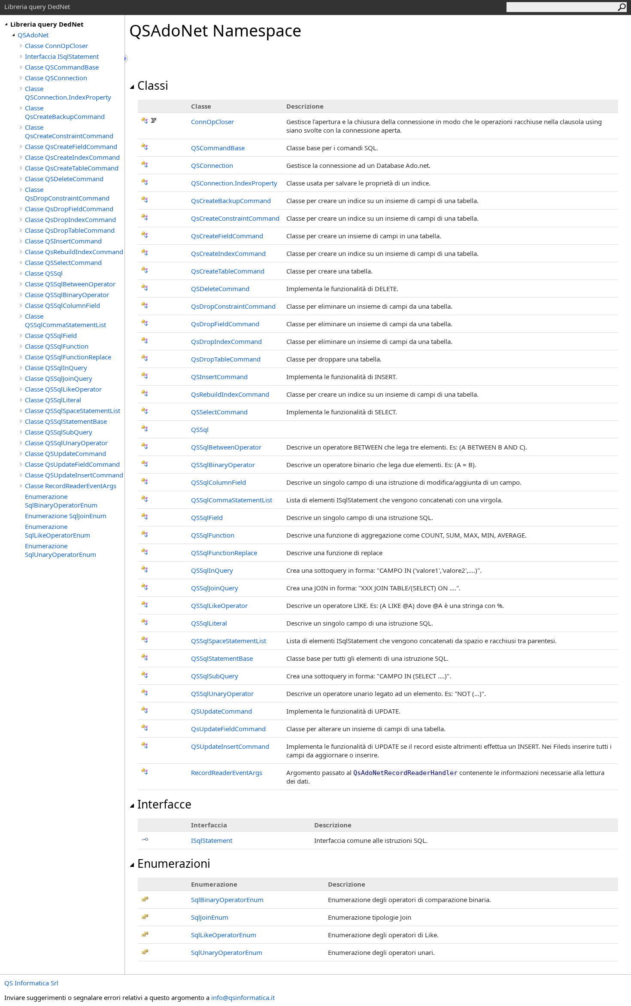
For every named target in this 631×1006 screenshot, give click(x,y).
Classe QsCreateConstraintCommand (69, 131)
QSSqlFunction (212, 535)
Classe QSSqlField (51, 335)
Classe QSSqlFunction (56, 346)
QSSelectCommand (219, 411)
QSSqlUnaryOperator (222, 693)
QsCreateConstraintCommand (235, 218)
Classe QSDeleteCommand (64, 178)
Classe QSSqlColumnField (62, 305)
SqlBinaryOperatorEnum (227, 899)
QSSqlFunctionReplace (224, 552)
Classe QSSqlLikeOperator (63, 389)
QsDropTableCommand (226, 359)
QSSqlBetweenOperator (226, 447)
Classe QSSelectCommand (63, 262)
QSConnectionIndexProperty (234, 183)
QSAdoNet (33, 34)
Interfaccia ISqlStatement (62, 56)
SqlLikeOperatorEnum (223, 934)
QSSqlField (207, 517)
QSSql (200, 429)
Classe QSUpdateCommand (65, 453)
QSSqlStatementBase (222, 658)
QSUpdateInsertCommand (230, 746)
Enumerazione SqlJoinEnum (65, 515)
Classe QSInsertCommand (63, 241)
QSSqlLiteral (209, 623)
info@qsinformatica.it (243, 997)
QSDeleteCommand (220, 288)
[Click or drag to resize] (126, 59)
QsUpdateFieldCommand (228, 728)
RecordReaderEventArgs (226, 772)
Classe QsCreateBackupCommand (65, 112)
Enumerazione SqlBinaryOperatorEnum (61, 500)
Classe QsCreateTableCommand (71, 168)
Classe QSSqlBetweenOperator (70, 284)
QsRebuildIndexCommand (230, 394)
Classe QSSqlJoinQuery (58, 378)
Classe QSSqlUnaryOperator (66, 442)
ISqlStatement (211, 840)
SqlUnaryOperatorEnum (226, 952)
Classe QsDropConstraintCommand (67, 193)
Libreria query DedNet (47, 24)
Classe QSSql (44, 273)
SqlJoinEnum (209, 917)
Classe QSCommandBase (62, 67)
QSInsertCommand (219, 376)
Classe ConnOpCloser (56, 45)
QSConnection (212, 165)
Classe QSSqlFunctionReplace (68, 357)
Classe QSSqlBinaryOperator (67, 294)
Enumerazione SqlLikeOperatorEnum (57, 530)
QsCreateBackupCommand (231, 200)
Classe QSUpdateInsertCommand (74, 475)
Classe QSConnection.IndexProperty (68, 92)
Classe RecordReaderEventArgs (70, 485)
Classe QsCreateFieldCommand (71, 146)
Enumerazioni (173, 863)
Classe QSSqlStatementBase (66, 421)
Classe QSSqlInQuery (56, 367)
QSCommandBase (218, 147)
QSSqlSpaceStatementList (228, 640)
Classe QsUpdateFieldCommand (72, 464)
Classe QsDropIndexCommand (70, 219)
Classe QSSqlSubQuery (58, 432)
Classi (152, 85)
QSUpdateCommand (221, 711)
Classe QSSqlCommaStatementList (65, 320)
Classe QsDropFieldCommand (69, 208)
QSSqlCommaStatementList (231, 499)
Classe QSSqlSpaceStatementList (72, 410)
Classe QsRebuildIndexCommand (74, 251)
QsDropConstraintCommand (233, 306)
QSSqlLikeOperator (219, 605)
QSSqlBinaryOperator (223, 464)
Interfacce (164, 804)
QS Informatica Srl (31, 983)
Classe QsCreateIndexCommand (72, 157)
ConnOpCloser (212, 121)
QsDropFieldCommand (225, 323)
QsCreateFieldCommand (227, 235)
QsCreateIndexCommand (228, 253)
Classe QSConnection (56, 77)
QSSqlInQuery (212, 570)
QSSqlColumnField (218, 482)
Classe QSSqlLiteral (53, 399)
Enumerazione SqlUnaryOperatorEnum (60, 550)
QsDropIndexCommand (226, 341)
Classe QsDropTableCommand (70, 230)
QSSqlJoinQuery (214, 588)
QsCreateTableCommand (227, 271)
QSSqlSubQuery (214, 676)
